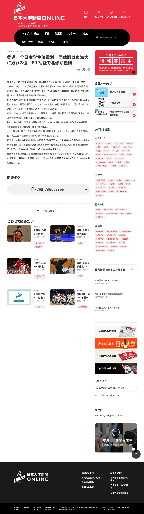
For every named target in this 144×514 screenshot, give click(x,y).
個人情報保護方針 (37, 508)
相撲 (122, 154)
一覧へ (132, 269)
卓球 (120, 180)
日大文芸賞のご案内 (91, 477)
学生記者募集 (111, 17)
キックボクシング (110, 154)
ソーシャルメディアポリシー (50, 508)
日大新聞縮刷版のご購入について (109, 387)
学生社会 (27, 42)
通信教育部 (112, 243)
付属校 (59, 33)
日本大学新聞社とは (119, 492)
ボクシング (120, 143)
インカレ (100, 213)
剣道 (119, 162)
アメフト (122, 188)
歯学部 (124, 246)
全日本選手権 (126, 213)
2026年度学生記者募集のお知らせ (110, 294)
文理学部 (100, 243)
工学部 (122, 243)
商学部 (112, 250)
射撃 (98, 154)
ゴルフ (112, 184)
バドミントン (101, 188)
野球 (112, 191)
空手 (109, 158)
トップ (25, 33)
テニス (112, 180)
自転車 (116, 151)
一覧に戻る (48, 210)
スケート (100, 143)
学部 (47, 33)
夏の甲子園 (109, 209)
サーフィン (126, 151)
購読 (86, 17)
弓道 (114, 166)
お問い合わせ (124, 17)
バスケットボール (124, 184)
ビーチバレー (122, 191)
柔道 (98, 147)
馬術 (127, 162)
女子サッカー (101, 191)
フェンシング (120, 158)
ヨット (107, 151)
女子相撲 (100, 158)
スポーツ (72, 33)
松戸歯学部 (101, 250)
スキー (110, 143)
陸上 (98, 151)
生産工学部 (112, 235)
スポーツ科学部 (102, 246)
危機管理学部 (112, 231)
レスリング (116, 147)
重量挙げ (124, 166)
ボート (130, 143)
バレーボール (130, 180)
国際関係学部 (126, 231)
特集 (40, 42)
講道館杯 (100, 217)
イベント (52, 42)
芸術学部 (100, 239)
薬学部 (114, 246)
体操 (106, 147)
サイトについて (17, 508)
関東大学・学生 (112, 213)
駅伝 (98, 209)
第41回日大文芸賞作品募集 (107, 307)
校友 (85, 33)
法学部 (122, 235)
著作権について (27, 508)
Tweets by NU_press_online (109, 415)
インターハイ (121, 209)
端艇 (130, 154)
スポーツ (10, 51)
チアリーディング (102, 166)
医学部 (125, 239)
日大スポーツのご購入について (108, 395)
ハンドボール (101, 184)
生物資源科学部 (113, 239)
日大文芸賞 (98, 17)
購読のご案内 (88, 472)
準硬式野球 (101, 180)
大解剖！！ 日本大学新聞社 (107, 280)
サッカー (100, 195)
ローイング (127, 147)
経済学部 (100, 231)
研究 (65, 42)
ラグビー (112, 188)
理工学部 (100, 235)
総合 (36, 33)
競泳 (111, 162)
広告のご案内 (101, 380)
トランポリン (101, 162)
